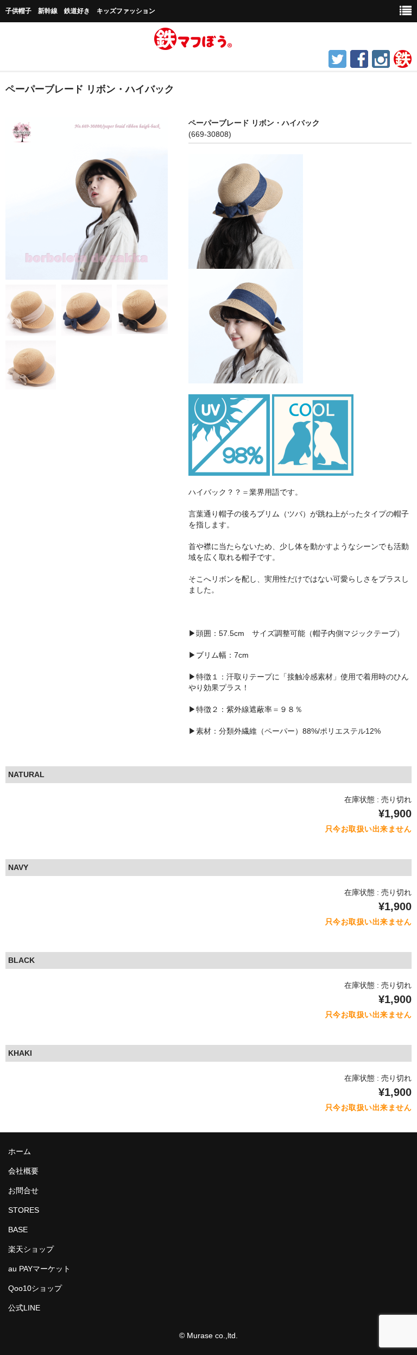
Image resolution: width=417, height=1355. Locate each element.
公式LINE (24, 1307)
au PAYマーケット (39, 1268)
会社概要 (23, 1171)
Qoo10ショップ (35, 1288)
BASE (18, 1229)
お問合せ (23, 1190)
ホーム (19, 1151)
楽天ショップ (31, 1249)
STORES (23, 1210)
